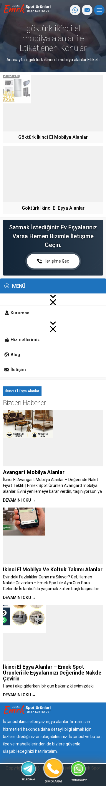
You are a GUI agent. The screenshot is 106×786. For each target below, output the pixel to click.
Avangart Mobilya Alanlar (33, 472)
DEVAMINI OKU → (19, 500)
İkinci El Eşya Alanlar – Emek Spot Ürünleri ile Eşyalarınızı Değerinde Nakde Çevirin (52, 673)
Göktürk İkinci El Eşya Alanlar (53, 208)
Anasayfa (15, 59)
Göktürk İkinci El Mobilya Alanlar (53, 137)
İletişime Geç (57, 261)
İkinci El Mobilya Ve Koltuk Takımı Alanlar (52, 569)
